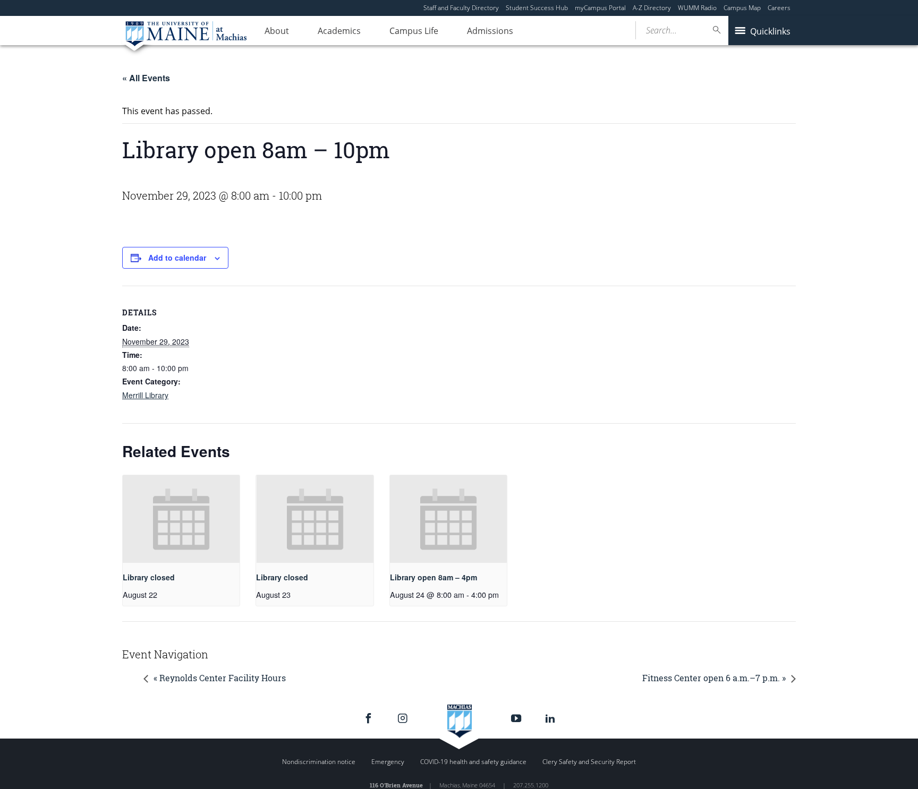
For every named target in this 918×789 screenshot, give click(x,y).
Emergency (387, 761)
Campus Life (413, 31)
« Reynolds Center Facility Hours (220, 677)
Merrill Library (145, 395)
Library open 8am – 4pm (433, 577)
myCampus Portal (600, 7)
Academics (339, 31)
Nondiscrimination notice (318, 761)
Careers (779, 7)
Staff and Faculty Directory (461, 7)
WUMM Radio (697, 7)
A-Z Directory (652, 7)
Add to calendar (177, 257)
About (277, 31)
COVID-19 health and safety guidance (473, 761)
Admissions (490, 31)
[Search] (717, 30)
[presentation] (181, 519)
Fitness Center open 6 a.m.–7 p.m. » (714, 677)
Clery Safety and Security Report (589, 761)
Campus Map (742, 7)
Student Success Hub (537, 7)
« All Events (146, 78)
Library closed (149, 577)
